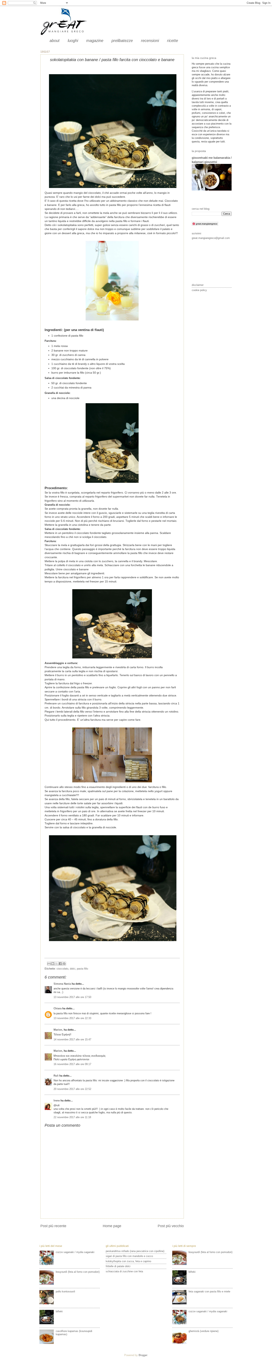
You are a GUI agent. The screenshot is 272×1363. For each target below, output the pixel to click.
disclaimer (198, 284)
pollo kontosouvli (65, 1291)
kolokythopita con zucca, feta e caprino (128, 1261)
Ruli (56, 1075)
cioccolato (62, 968)
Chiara (58, 1008)
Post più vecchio (171, 1226)
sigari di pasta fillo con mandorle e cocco (129, 1256)
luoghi (73, 40)
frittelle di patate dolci (118, 1266)
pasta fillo (82, 968)
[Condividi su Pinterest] (64, 964)
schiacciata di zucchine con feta (124, 1271)
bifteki (59, 1311)
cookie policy (199, 290)
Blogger (143, 1355)
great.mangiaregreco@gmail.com (211, 238)
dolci (72, 968)
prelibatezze (122, 40)
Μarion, (58, 1029)
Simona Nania (62, 983)
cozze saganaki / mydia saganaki (75, 1252)
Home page (112, 1226)
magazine (94, 40)
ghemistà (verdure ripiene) (203, 1331)
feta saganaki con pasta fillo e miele (209, 1291)
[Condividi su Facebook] (60, 964)
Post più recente (53, 1226)
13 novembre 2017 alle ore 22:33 (72, 1018)
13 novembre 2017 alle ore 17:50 (72, 997)
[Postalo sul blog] (53, 964)
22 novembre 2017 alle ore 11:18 (72, 1117)
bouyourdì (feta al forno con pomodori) (78, 1271)
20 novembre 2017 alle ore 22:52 (72, 1088)
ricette (172, 40)
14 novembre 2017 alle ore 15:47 (72, 1039)
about (55, 40)
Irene (57, 1100)
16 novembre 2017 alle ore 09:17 (72, 1064)
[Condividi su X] (57, 964)
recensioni (150, 40)
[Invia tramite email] (49, 964)
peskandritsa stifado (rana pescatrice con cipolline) (135, 1251)
